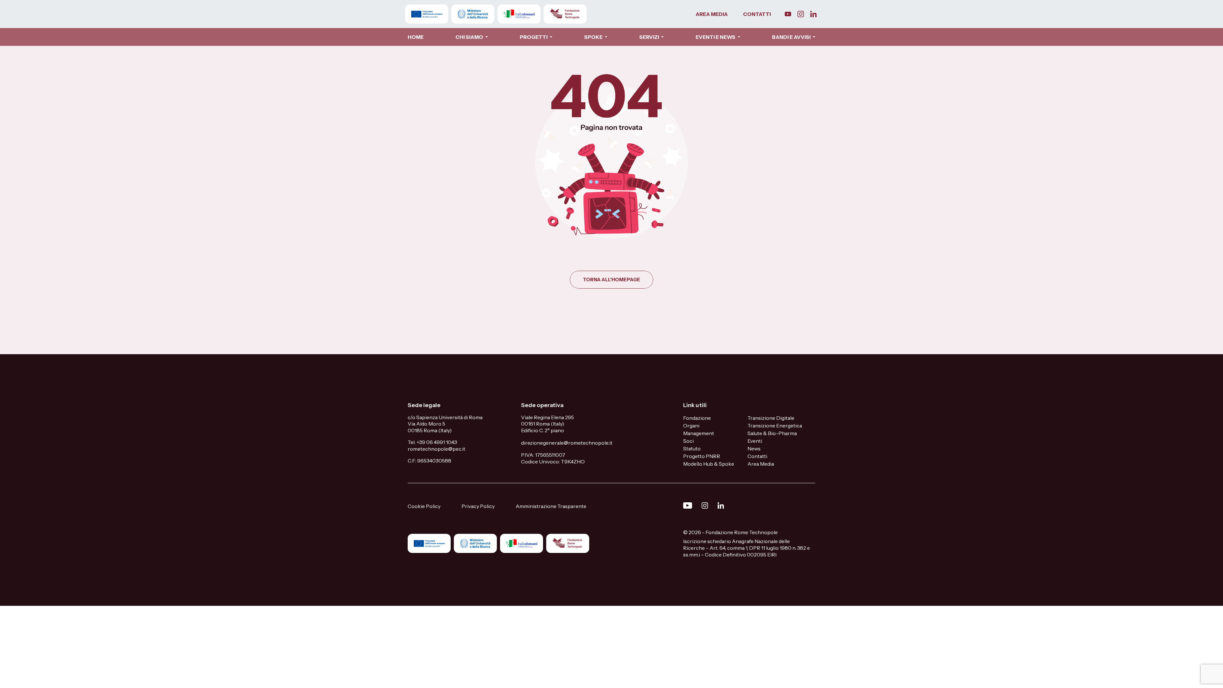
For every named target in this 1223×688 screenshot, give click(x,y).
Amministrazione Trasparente (551, 506)
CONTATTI (757, 14)
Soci (688, 441)
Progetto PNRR (701, 456)
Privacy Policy (478, 506)
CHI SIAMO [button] (469, 37)
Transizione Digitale (770, 418)
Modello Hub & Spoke (708, 464)
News (754, 448)
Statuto (692, 448)
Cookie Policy (424, 506)
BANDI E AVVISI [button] (792, 37)
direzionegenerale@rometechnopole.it (566, 443)
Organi (691, 425)
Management (698, 433)
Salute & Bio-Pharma (772, 433)
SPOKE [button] (594, 37)
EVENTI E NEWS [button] (716, 37)
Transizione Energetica (774, 425)
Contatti (757, 456)
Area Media (760, 464)
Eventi (754, 441)
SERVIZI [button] (649, 37)
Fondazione (697, 418)
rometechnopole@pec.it (436, 449)
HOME (416, 37)
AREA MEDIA (712, 14)
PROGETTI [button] (534, 37)
